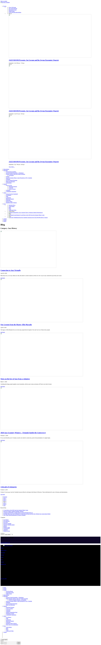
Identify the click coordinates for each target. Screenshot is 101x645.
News (2, 559)
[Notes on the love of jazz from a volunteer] (42, 376)
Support (2, 555)
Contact (2, 562)
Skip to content (4, 1)
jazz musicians (6, 521)
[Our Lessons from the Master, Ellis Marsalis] (42, 321)
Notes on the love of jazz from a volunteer (15, 379)
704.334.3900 (4, 578)
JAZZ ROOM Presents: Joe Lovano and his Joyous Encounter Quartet (34, 60)
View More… (12, 166)
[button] (4, 221)
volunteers (5, 529)
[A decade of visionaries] (42, 484)
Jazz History (6, 519)
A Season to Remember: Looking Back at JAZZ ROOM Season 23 (18, 512)
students (5, 526)
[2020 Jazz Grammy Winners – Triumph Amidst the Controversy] (42, 429)
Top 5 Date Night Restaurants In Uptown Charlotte (14, 515)
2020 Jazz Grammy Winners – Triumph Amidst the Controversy (23, 433)
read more (3, 278)
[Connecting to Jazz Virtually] (28, 267)
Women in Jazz (6, 531)
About (2, 557)
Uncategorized (6, 528)
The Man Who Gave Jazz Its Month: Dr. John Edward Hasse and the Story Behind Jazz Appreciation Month (26, 513)
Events (2, 547)
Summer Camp (6, 527)
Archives (2, 534)
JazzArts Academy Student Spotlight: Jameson (13, 511)
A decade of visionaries (9, 487)
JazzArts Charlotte (7, 523)
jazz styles (5, 522)
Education (3, 552)
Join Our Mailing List (5, 542)
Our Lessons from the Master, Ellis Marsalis (16, 324)
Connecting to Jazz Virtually (11, 270)
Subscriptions (3, 550)
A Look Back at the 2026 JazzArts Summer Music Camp (15, 510)
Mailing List (3, 564)
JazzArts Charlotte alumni (8, 524)
